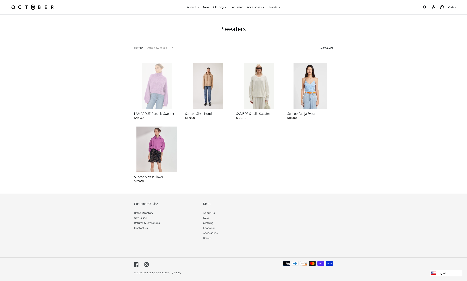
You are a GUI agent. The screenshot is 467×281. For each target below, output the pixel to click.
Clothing (208, 223)
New (206, 218)
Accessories (210, 233)
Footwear (209, 228)
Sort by (138, 48)
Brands (207, 238)
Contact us (141, 228)
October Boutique (152, 272)
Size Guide (140, 218)
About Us (209, 213)
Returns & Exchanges (147, 223)
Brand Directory (143, 213)
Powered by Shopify (171, 272)
